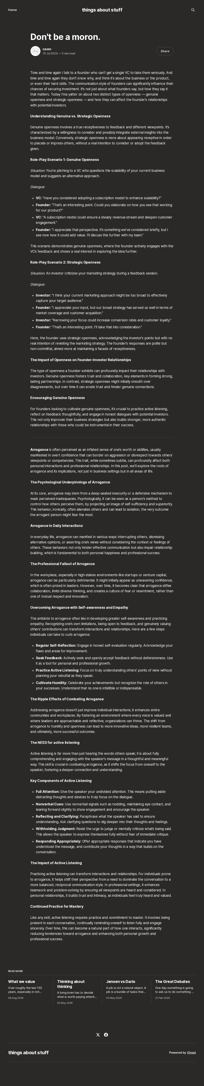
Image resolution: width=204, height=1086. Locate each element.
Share (165, 51)
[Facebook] (106, 1035)
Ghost (191, 1052)
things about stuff (102, 10)
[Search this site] (193, 10)
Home (12, 10)
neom (47, 49)
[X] (98, 1035)
